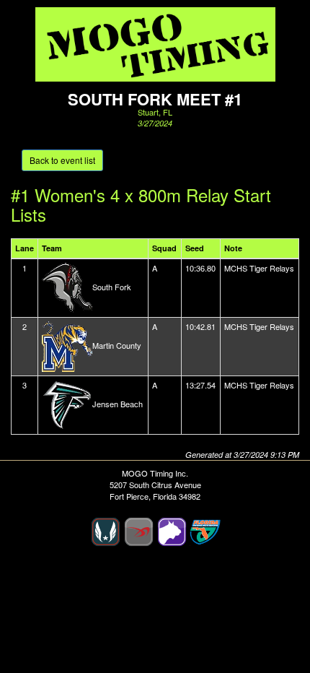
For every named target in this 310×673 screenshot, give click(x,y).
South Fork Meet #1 (155, 98)
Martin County (116, 344)
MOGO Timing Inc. (155, 473)
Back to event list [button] (62, 160)
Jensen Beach (117, 403)
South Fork (111, 286)
